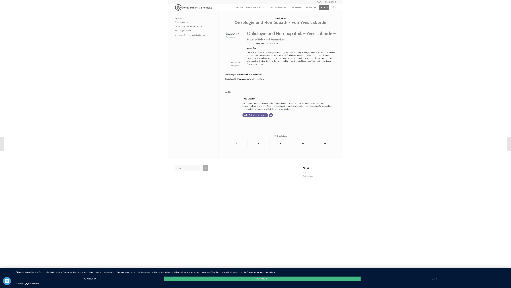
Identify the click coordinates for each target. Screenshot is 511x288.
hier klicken (257, 74)
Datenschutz (308, 176)
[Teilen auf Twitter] (258, 143)
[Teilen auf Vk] (303, 143)
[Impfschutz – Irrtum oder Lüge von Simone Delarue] (2, 144)
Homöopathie (280, 18)
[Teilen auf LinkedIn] (281, 143)
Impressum (307, 172)
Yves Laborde (249, 98)
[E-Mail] (271, 115)
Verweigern (89, 278)
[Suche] (333, 7)
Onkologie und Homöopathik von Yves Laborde (280, 22)
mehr (434, 278)
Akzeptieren (262, 278)
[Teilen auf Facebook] (236, 143)
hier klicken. (260, 79)
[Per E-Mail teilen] (325, 143)
